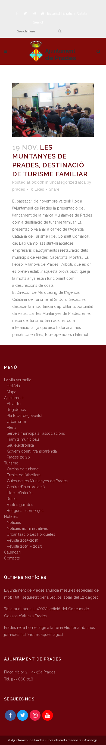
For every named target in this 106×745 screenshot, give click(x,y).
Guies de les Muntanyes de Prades (37, 481)
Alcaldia (14, 404)
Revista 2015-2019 (22, 540)
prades (18, 189)
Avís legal (91, 740)
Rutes (12, 499)
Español (53, 13)
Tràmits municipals (23, 439)
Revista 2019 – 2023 (24, 546)
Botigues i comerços (25, 510)
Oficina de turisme (23, 469)
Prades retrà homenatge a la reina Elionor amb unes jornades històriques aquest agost (49, 631)
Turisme (11, 463)
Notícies (11, 516)
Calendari (12, 552)
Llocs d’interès (20, 493)
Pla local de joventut (24, 415)
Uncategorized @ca (67, 182)
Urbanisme (16, 421)
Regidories (16, 409)
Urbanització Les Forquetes (31, 534)
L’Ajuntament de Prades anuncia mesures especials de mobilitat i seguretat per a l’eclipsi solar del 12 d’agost (51, 593)
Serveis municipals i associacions (36, 433)
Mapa (11, 392)
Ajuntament (14, 398)
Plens (11, 427)
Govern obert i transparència (32, 451)
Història (13, 386)
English (69, 13)
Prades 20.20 (18, 457)
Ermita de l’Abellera (23, 475)
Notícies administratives (27, 528)
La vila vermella (17, 380)
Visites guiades (20, 505)
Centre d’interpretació (26, 487)
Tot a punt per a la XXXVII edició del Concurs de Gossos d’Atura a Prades (46, 612)
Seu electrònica (20, 445)
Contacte (12, 558)
